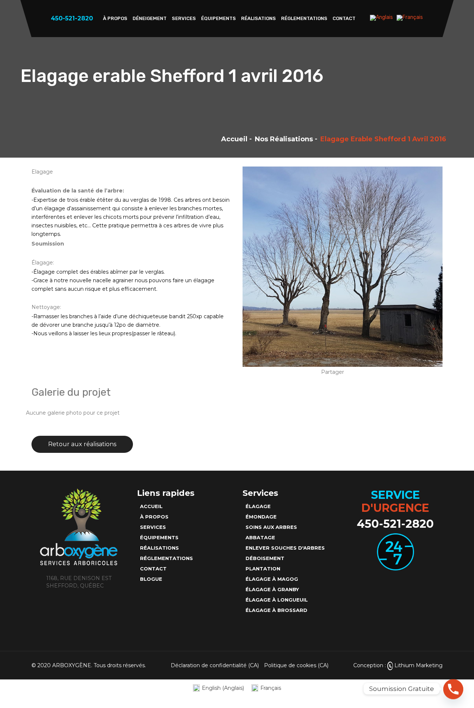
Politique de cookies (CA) (296, 665)
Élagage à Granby (272, 589)
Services (184, 18)
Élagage (258, 506)
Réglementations (304, 18)
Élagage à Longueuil (277, 600)
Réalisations (258, 18)
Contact (344, 18)
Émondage (261, 517)
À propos (115, 18)
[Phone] (453, 689)
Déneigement (150, 18)
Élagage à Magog (272, 579)
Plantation (263, 569)
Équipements (218, 18)
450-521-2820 (395, 523)
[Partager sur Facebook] (352, 372)
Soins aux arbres (271, 527)
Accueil (234, 139)
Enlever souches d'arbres (285, 548)
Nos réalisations (284, 139)
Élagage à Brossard (276, 610)
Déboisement (265, 558)
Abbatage (260, 537)
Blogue (151, 579)
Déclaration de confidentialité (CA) (215, 665)
